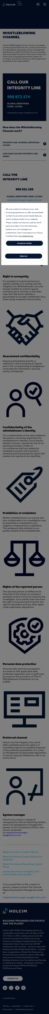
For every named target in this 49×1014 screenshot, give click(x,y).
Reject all (23, 256)
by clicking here (26, 236)
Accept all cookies (24, 243)
